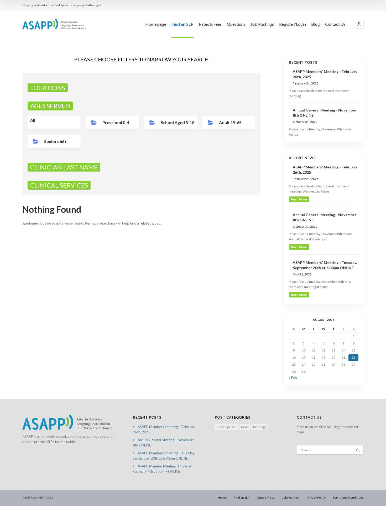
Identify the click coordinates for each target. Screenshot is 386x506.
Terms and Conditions (348, 497)
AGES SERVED (50, 106)
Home (222, 497)
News (245, 427)
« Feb (293, 378)
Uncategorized (226, 427)
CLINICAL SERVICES (59, 185)
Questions (236, 24)
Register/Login (292, 24)
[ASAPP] (54, 24)
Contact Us (335, 24)
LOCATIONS (47, 88)
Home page (155, 24)
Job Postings (262, 24)
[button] (359, 24)
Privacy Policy (316, 497)
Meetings (259, 427)
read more (299, 199)
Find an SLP (182, 24)
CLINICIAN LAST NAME (64, 167)
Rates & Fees (210, 24)
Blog (315, 24)
